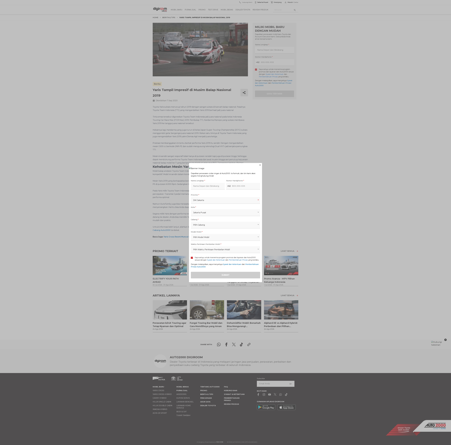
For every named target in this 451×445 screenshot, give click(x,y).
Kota (193, 207)
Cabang (194, 220)
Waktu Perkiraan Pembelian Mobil (206, 244)
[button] (225, 165)
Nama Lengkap (198, 181)
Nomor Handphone (235, 181)
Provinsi (195, 195)
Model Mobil (197, 232)
